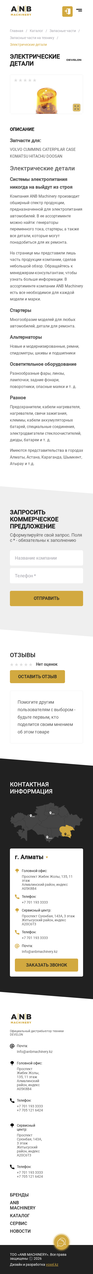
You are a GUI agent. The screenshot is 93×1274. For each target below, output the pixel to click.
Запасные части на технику (32, 38)
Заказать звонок (46, 965)
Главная (16, 31)
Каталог (36, 31)
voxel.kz (52, 1264)
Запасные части (63, 31)
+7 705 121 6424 (30, 1110)
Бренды (19, 1194)
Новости (20, 1231)
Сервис (18, 1223)
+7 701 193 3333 (35, 902)
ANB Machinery (22, 1205)
